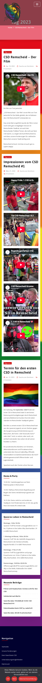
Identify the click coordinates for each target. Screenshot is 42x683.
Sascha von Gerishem (26, 66)
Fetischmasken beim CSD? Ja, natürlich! (18, 608)
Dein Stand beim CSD (9, 655)
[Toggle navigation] (37, 4)
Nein (14, 679)
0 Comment (7, 69)
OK (8, 679)
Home (10, 27)
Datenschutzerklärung (28, 679)
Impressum (6, 664)
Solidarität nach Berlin (12, 596)
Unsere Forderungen (9, 651)
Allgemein (7, 52)
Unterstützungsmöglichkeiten (12, 660)
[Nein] (39, 675)
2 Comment (7, 380)
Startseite (5, 647)
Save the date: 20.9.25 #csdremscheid (17, 613)
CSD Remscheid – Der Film (24, 27)
